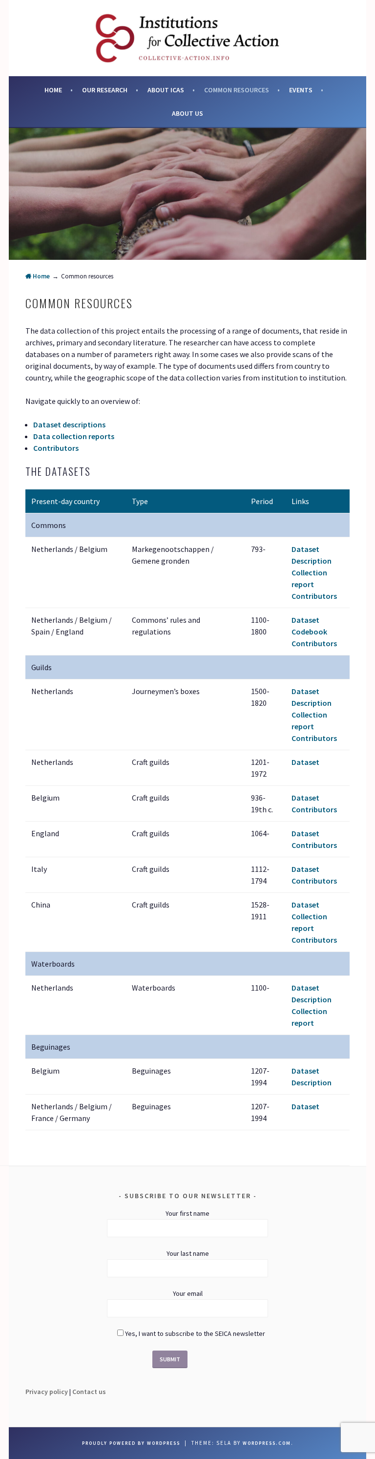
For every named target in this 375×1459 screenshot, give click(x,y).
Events (300, 89)
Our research (104, 89)
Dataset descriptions (69, 424)
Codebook (309, 631)
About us (187, 113)
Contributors (56, 448)
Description (312, 561)
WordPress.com (267, 1443)
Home (53, 89)
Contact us (89, 1391)
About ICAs (165, 89)
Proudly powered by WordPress (131, 1443)
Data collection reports (73, 436)
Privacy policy (46, 1391)
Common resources (236, 89)
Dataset (305, 549)
